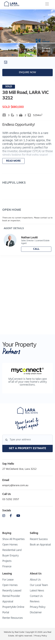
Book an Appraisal (40, 544)
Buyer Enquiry (10, 555)
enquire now (27, 72)
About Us (35, 580)
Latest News (37, 590)
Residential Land (12, 550)
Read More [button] (13, 161)
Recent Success (39, 539)
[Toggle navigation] (47, 4)
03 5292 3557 (10, 499)
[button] (27, 143)
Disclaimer (36, 612)
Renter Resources (12, 618)
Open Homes (10, 544)
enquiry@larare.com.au (15, 485)
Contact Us (36, 596)
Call (36, 249)
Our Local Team (39, 585)
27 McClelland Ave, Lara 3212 (19, 469)
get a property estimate (27, 448)
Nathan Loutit (29, 237)
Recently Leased (11, 590)
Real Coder (20, 632)
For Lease (7, 580)
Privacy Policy (37, 607)
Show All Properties (13, 539)
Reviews (34, 601)
